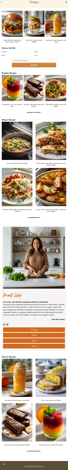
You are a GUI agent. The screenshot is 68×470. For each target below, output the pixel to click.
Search (34, 65)
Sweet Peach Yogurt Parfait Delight (34, 41)
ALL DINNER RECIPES (33, 217)
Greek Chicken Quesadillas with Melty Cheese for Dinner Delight (51, 164)
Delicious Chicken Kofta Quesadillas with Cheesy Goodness (17, 210)
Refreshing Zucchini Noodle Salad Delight (56, 105)
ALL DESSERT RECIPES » (34, 451)
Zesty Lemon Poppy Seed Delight (51, 400)
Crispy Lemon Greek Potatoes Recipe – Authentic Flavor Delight (51, 210)
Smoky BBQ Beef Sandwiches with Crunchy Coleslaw (12, 41)
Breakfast (34, 329)
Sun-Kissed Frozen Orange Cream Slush (55, 41)
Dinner (34, 340)
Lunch (34, 335)
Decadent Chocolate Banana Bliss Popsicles (34, 105)
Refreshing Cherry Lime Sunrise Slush (12, 105)
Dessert (34, 346)
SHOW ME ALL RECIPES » (34, 112)
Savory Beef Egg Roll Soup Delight (17, 163)
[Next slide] (65, 24)
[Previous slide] (3, 24)
